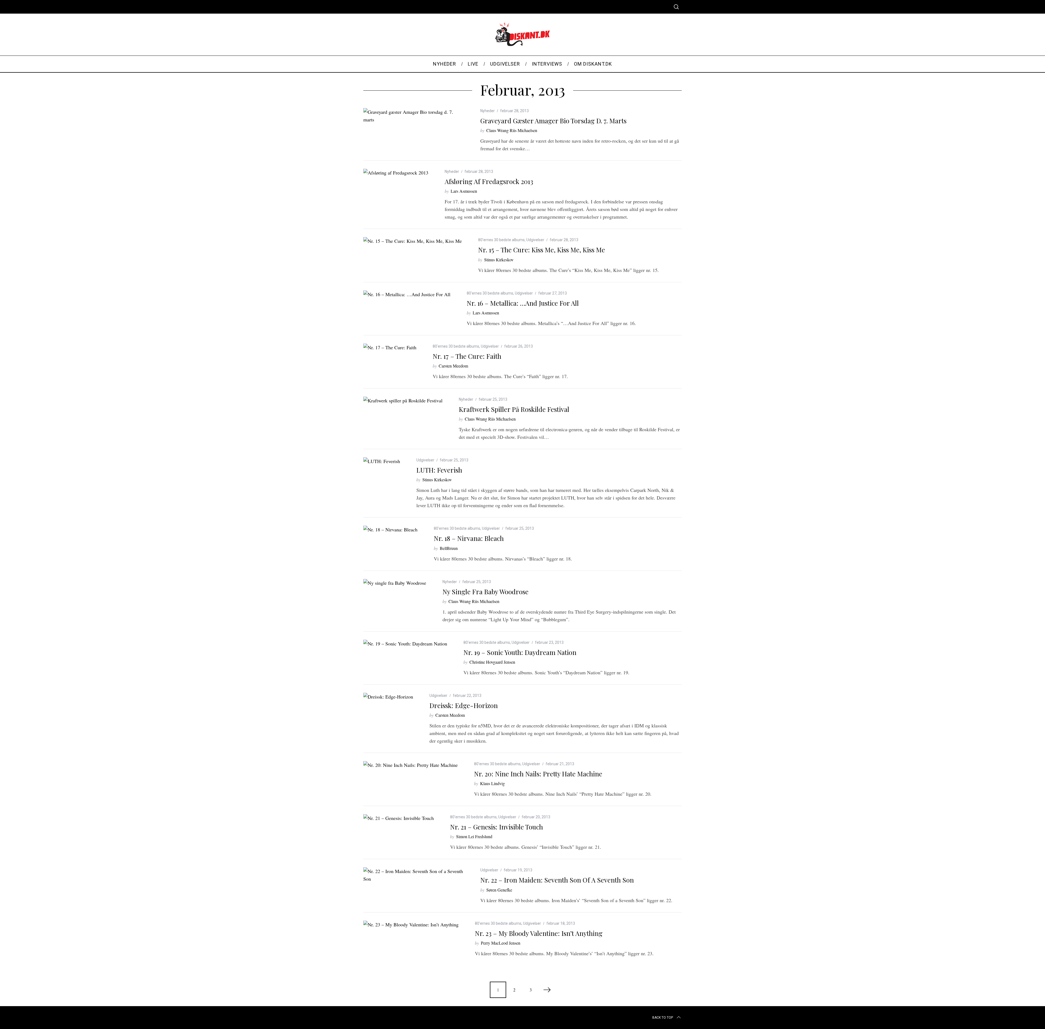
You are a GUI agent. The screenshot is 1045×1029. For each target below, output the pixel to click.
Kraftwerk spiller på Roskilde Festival (514, 409)
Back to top (662, 1017)
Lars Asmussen (464, 191)
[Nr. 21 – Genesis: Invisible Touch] (398, 818)
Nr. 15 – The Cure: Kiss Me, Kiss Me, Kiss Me (541, 249)
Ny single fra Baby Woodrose (485, 591)
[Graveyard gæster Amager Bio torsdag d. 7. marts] (413, 115)
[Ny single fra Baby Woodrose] (394, 583)
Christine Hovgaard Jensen (492, 662)
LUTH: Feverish (439, 469)
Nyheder (487, 111)
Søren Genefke (499, 890)
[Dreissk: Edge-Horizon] (388, 696)
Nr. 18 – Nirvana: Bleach (469, 538)
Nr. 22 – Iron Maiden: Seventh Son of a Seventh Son (557, 879)
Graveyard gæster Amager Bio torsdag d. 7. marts (553, 120)
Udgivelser (535, 240)
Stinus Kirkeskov (499, 259)
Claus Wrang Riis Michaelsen (511, 130)
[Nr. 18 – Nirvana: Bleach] (390, 529)
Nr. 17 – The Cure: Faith (467, 356)
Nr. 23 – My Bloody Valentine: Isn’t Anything (539, 933)
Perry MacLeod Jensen (500, 943)
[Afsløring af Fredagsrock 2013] (395, 172)
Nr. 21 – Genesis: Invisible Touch (496, 826)
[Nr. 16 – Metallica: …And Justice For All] (406, 294)
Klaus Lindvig (492, 783)
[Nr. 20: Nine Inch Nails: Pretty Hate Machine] (410, 765)
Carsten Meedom (453, 366)
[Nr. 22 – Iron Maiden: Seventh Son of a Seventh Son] (413, 875)
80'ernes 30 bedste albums (501, 240)
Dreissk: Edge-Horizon (463, 705)
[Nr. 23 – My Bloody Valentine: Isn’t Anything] (411, 924)
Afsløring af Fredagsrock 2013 (489, 181)
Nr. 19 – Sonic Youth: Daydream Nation (519, 652)
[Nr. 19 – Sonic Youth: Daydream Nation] (405, 643)
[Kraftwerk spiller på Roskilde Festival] (402, 400)
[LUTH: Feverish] (381, 461)
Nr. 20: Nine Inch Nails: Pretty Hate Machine (538, 773)
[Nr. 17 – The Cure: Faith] (389, 347)
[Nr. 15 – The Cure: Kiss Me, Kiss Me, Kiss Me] (412, 241)
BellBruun (449, 548)
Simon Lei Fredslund (474, 836)
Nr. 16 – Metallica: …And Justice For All (523, 303)
